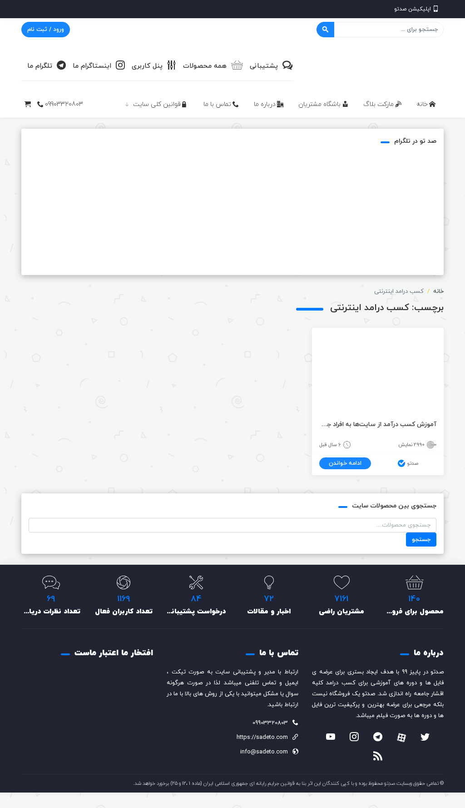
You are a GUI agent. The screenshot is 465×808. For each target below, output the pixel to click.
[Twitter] (425, 738)
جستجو (421, 540)
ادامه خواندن (345, 463)
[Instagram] (354, 738)
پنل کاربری (147, 66)
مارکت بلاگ (378, 104)
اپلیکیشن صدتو (412, 9)
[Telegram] (378, 738)
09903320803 (64, 104)
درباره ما (265, 104)
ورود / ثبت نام (45, 29)
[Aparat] (401, 737)
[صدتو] (375, 65)
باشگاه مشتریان (319, 104)
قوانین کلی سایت (157, 104)
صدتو (412, 463)
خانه (422, 104)
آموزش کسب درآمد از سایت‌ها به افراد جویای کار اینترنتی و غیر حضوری (377, 424)
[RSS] (378, 757)
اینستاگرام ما (92, 66)
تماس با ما (217, 104)
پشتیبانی (264, 66)
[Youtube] (330, 738)
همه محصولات (205, 66)
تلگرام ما (39, 66)
